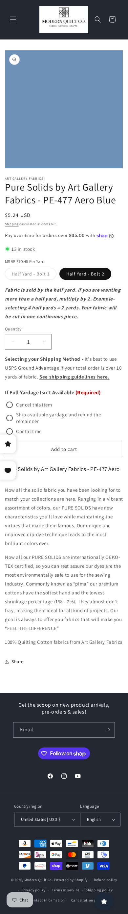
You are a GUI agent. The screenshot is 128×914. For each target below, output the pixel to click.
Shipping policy (99, 890)
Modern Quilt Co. (38, 879)
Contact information (47, 900)
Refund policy (105, 879)
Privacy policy (33, 890)
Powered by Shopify (71, 879)
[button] (13, 19)
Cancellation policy (88, 900)
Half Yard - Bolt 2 (85, 274)
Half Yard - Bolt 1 (34, 275)
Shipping (12, 224)
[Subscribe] (107, 730)
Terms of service (65, 890)
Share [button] (17, 662)
